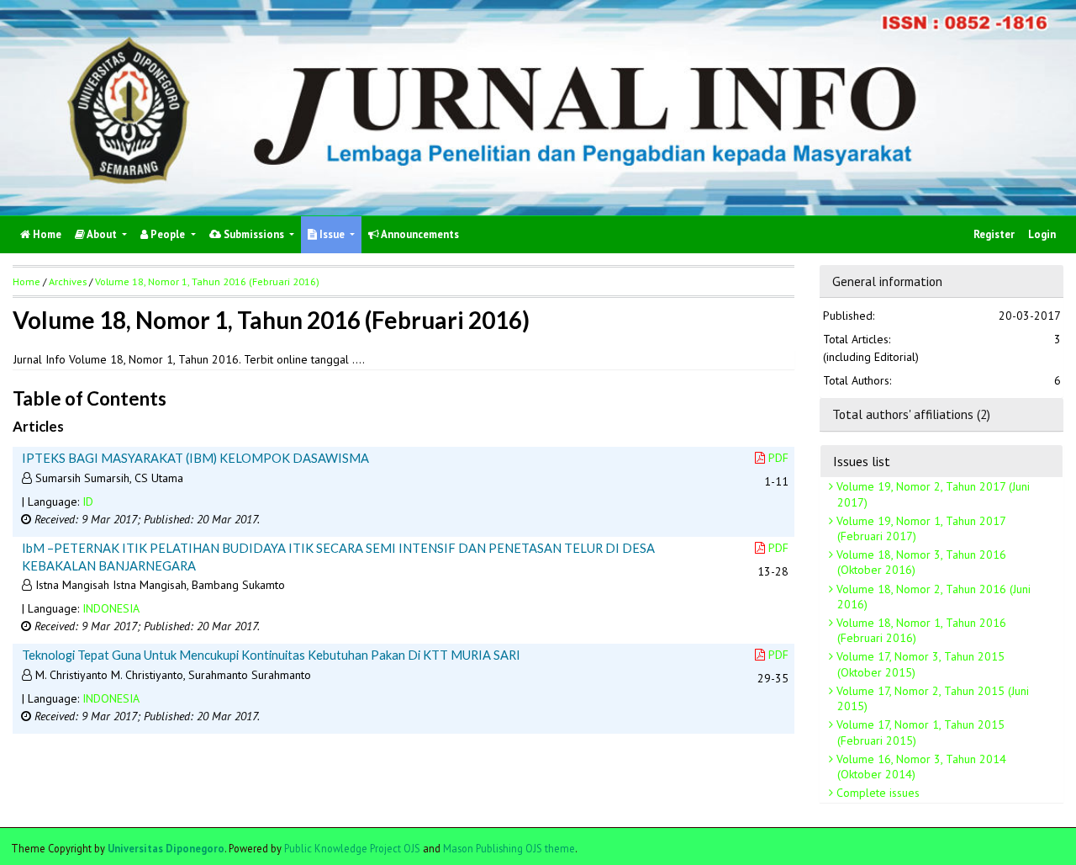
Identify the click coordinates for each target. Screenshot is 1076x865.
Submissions (254, 234)
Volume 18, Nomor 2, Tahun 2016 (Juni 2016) (932, 596)
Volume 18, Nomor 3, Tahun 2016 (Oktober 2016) (919, 562)
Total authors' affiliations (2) (911, 414)
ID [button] (87, 501)
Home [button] (26, 281)
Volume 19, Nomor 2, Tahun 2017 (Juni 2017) (931, 494)
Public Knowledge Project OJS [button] (352, 848)
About (102, 234)
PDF (778, 457)
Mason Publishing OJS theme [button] (509, 848)
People (167, 234)
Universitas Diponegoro (166, 848)
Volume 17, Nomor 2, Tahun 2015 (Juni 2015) (931, 698)
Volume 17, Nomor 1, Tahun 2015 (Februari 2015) (919, 732)
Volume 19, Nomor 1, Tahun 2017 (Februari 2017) (919, 528)
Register (994, 234)
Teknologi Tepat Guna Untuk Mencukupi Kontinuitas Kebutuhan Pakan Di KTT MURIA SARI (271, 654)
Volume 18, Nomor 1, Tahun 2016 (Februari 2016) (919, 630)
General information (887, 281)
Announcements (419, 234)
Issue (332, 234)
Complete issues (876, 792)
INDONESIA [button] (111, 608)
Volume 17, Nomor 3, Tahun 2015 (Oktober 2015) (919, 664)
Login (1042, 234)
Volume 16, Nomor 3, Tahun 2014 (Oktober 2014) (919, 766)
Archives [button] (68, 281)
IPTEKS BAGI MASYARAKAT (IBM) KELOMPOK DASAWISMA (195, 457)
